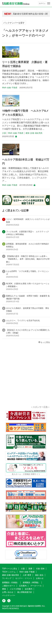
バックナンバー (8, 595)
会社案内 (28, 588)
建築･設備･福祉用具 (34, 133)
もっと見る (45, 342)
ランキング (6, 578)
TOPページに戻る (9, 568)
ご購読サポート (8, 585)
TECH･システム (9, 571)
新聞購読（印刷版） (10, 582)
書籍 (4, 588)
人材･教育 (27, 575)
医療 (30, 568)
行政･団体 (40, 568)
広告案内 (23, 585)
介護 (4, 133)
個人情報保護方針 (24, 592)
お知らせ (39, 578)
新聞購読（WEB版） (31, 582)
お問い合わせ (7, 592)
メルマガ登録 (15, 588)
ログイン (42, 3)
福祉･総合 (39, 575)
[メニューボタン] (48, 3)
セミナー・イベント (23, 578)
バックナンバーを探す (14, 22)
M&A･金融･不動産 (9, 87)
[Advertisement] (26, 378)
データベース (36, 585)
